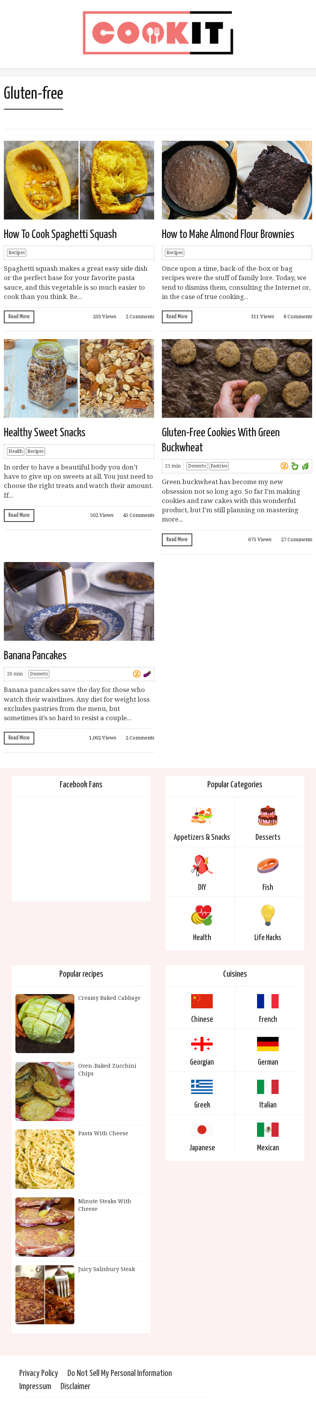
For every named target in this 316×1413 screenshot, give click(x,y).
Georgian (202, 1062)
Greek (202, 1105)
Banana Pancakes (35, 656)
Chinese (202, 1019)
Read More (19, 316)
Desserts (197, 466)
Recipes (16, 252)
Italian (268, 1105)
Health (15, 451)
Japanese (202, 1148)
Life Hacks (267, 938)
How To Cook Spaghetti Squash (60, 234)
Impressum (35, 1386)
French (268, 1019)
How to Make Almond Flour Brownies (228, 234)
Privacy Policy (38, 1373)
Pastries (218, 466)
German (268, 1062)
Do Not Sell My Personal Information (119, 1373)
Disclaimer (75, 1386)
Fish (267, 887)
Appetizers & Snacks (202, 837)
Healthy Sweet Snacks (45, 433)
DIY (202, 887)
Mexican (268, 1148)
